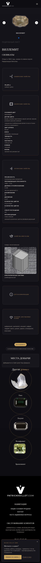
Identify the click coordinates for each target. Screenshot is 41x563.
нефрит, (28, 326)
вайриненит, (9, 326)
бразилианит (20, 464)
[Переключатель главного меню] (37, 4)
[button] (4, 22)
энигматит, (16, 326)
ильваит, (23, 326)
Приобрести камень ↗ (13, 557)
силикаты (8, 54)
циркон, (22, 328)
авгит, (12, 328)
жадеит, (7, 328)
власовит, (8, 331)
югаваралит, (29, 328)
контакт (20, 512)
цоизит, (17, 328)
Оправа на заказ (26, 557)
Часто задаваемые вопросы (20, 515)
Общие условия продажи (20, 509)
